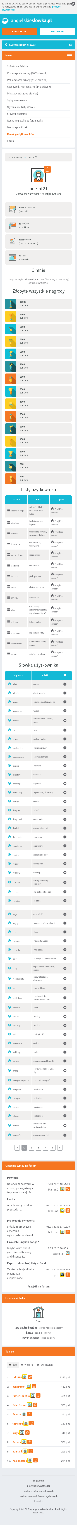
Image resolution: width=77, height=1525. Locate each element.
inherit (13, 610)
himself (16, 892)
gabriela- (58, 1254)
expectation (17, 846)
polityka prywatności (38, 1485)
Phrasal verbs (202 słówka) (22, 93)
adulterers (14, 566)
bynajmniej (19, 1386)
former (15, 864)
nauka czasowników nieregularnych (38, 1496)
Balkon (17, 1442)
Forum (11, 141)
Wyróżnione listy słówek (21, 107)
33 (20, 223)
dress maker (18, 837)
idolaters (14, 622)
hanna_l (17, 1451)
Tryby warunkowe (17, 100)
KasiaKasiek (20, 1460)
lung (14, 932)
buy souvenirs (18, 757)
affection (16, 693)
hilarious (16, 882)
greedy (13, 587)
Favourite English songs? (23, 1242)
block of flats (18, 748)
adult (15, 684)
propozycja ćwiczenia (21, 1220)
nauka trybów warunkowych (39, 1491)
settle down (17, 998)
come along (17, 793)
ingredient (17, 901)
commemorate (16, 644)
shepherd (16, 1008)
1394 (21, 239)
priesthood (14, 523)
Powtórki (12, 1178)
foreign (16, 855)
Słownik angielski (17, 113)
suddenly (16, 1052)
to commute (15, 633)
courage (16, 801)
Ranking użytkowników (20, 134)
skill (14, 1034)
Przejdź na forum (39, 1286)
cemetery (16, 775)
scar (14, 988)
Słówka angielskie (17, 66)
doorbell (16, 828)
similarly (16, 1025)
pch (56, 1275)
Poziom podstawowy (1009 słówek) (27, 73)
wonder (16, 1126)
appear (15, 702)
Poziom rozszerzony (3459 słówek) (27, 80)
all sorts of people (17, 511)
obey (14, 959)
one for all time (16, 555)
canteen (16, 766)
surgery (16, 1061)
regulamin (38, 1480)
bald (14, 730)
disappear (16, 810)
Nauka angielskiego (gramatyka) (25, 120)
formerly (16, 873)
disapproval (17, 819)
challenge (17, 784)
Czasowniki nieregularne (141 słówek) (29, 86)
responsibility (18, 979)
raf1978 (17, 1377)
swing (15, 1071)
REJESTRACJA (19, 31)
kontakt (38, 1501)
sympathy (17, 1089)
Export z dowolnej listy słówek (27, 1263)
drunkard (14, 576)
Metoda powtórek (17, 127)
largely (15, 923)
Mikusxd (53, 1211)
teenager (16, 1098)
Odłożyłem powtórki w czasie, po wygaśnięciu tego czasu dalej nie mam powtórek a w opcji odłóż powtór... (21, 1192)
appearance (17, 711)
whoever (16, 1116)
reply (15, 968)
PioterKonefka (21, 1396)
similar (16, 1017)
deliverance (15, 544)
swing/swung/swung (21, 1080)
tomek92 (18, 1423)
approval (16, 721)
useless (16, 1107)
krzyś (16, 1433)
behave (15, 739)
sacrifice (14, 654)
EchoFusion (19, 1405)
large (15, 914)
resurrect (14, 534)
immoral (14, 598)
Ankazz (17, 1414)
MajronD (53, 1189)
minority (16, 950)
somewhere (17, 1043)
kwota (11, 1199)
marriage (16, 941)
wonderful (17, 1135)
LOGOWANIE (57, 31)
